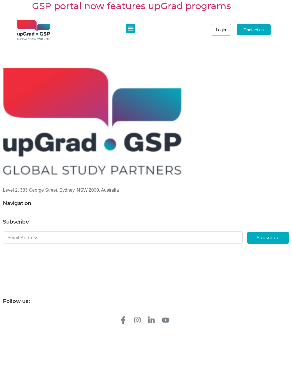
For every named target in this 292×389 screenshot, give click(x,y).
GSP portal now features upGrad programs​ (131, 5)
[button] (130, 28)
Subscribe (268, 237)
